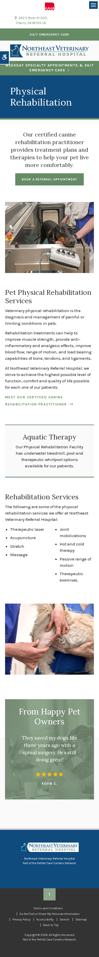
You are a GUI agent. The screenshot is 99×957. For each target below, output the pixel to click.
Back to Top (51, 925)
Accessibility (45, 919)
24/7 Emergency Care (50, 34)
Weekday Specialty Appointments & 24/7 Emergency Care (49, 68)
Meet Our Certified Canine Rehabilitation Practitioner (36, 400)
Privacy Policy (21, 919)
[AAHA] (49, 6)
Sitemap (81, 919)
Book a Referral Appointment (49, 179)
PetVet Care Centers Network (56, 863)
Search (64, 919)
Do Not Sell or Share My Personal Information (50, 914)
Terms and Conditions (48, 908)
